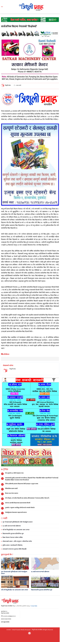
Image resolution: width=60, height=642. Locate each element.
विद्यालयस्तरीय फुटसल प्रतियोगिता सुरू (13, 533)
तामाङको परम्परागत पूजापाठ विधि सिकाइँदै (14, 549)
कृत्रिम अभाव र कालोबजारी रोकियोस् (12, 545)
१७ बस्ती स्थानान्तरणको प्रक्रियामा (12, 526)
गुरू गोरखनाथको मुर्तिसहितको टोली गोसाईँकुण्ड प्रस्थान (18, 522)
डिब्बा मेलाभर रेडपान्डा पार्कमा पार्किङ (13, 537)
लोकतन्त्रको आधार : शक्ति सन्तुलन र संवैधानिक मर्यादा (17, 541)
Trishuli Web (33, 606)
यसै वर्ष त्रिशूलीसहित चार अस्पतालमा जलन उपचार (16, 529)
